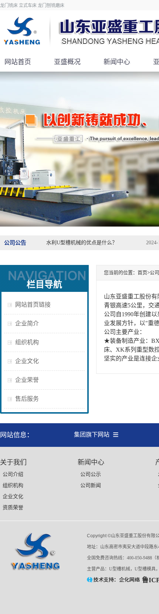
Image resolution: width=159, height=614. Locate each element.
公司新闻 (90, 485)
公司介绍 (13, 474)
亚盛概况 (67, 62)
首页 (142, 272)
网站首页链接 (33, 304)
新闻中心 (117, 62)
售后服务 (27, 399)
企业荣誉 (27, 380)
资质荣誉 (13, 507)
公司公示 (90, 474)
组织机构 (27, 342)
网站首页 (17, 62)
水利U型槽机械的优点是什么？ (81, 242)
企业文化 (27, 361)
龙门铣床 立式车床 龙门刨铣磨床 (32, 5)
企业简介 (27, 323)
